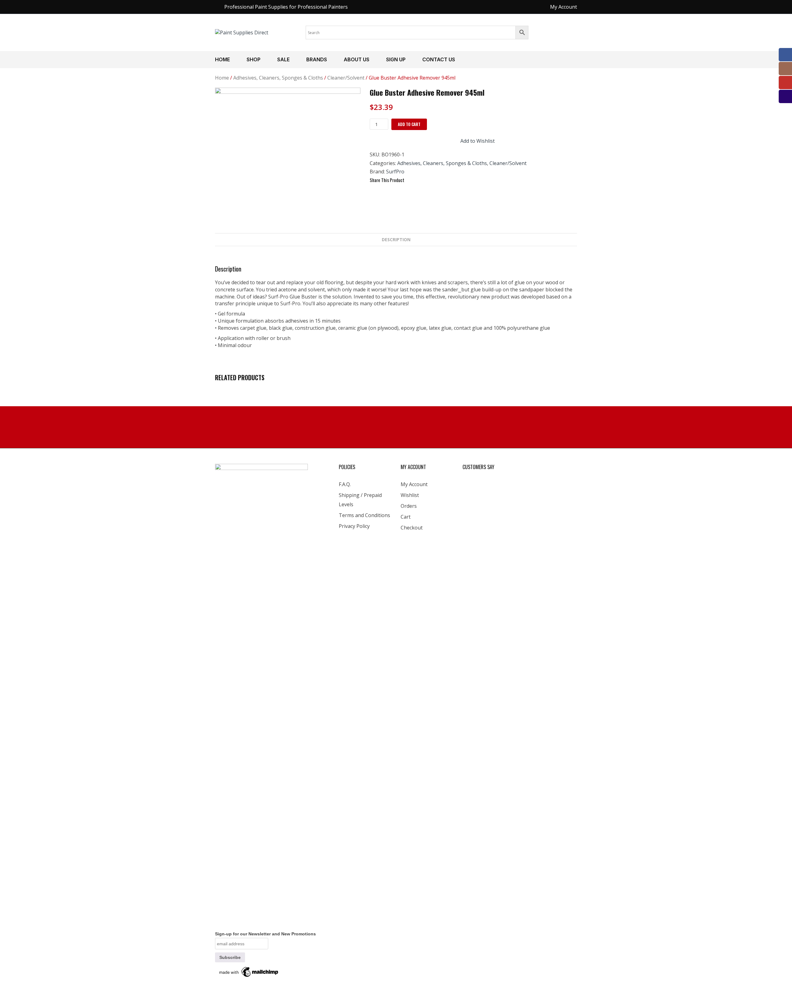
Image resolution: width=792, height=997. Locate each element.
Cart (406, 516)
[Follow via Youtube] (785, 82)
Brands (316, 59)
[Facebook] (412, 180)
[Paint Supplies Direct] (241, 32)
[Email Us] (785, 96)
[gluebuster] (287, 160)
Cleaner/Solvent (345, 77)
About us (356, 59)
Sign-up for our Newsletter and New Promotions (265, 933)
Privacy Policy (354, 526)
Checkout (412, 527)
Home (222, 59)
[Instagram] (785, 68)
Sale (283, 59)
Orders (409, 506)
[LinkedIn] (445, 180)
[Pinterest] (434, 180)
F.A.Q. (345, 484)
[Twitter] (423, 180)
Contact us (438, 59)
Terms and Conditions (364, 515)
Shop (253, 59)
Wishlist (410, 495)
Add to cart (409, 124)
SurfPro (395, 171)
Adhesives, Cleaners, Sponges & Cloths (278, 77)
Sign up (396, 59)
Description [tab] (396, 239)
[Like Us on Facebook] (785, 54)
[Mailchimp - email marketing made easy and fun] (249, 971)
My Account (414, 484)
